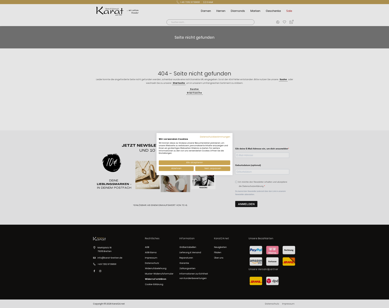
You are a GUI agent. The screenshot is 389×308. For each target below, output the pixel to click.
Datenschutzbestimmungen (215, 136)
